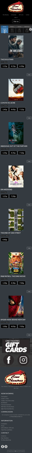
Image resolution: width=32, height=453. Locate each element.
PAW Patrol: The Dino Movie (7, 406)
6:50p (21, 66)
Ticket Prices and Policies (6, 429)
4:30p (13, 283)
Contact (27, 14)
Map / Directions (5, 438)
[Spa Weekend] (16, 176)
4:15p (13, 66)
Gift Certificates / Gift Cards (7, 427)
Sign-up (16, 21)
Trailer (29, 74)
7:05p (21, 326)
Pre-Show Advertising (6, 440)
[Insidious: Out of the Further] (16, 133)
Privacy (2, 425)
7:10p (21, 153)
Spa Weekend (4, 402)
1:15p (4, 66)
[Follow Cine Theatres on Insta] (5, 446)
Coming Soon (13, 14)
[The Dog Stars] (16, 46)
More (15, 17)
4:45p (13, 109)
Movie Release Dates (16, 416)
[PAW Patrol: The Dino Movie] (16, 263)
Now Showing (5, 14)
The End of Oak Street (6, 404)
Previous (1, 29)
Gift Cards (21, 14)
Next (30, 29)
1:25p (4, 196)
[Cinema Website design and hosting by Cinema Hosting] (16, 450)
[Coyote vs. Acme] (16, 89)
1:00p (4, 326)
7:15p (21, 109)
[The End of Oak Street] (16, 219)
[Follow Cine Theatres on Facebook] (2, 446)
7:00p (21, 283)
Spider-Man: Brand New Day (7, 408)
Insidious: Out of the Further (7, 400)
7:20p (13, 196)
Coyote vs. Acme (5, 398)
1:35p (4, 153)
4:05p (13, 326)
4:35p (13, 153)
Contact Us (3, 436)
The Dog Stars (4, 396)
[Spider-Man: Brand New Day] (16, 306)
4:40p (4, 239)
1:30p (4, 283)
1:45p (4, 109)
